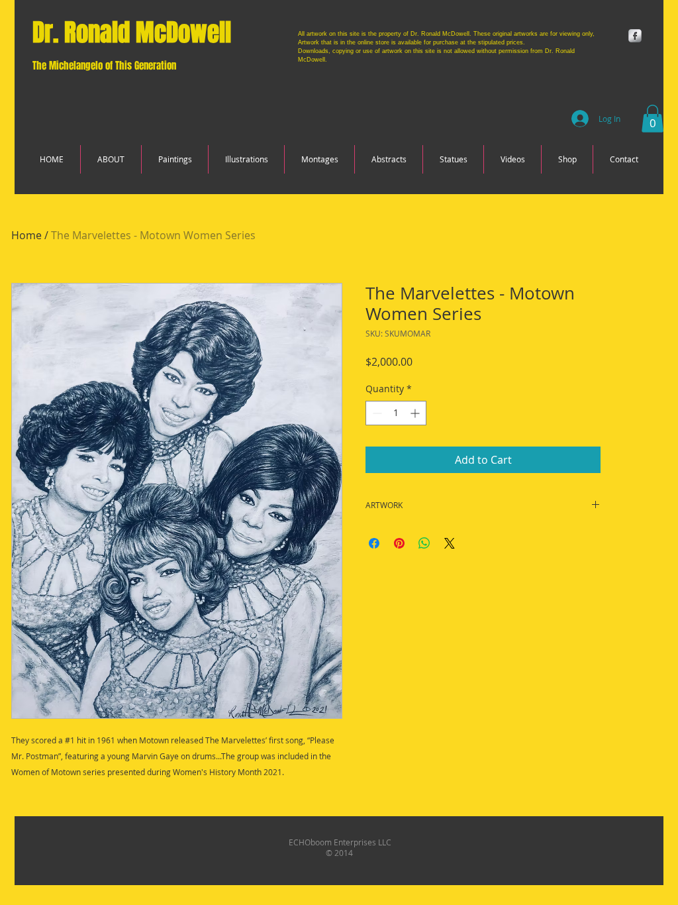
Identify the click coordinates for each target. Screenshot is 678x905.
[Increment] (416, 413)
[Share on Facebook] (374, 543)
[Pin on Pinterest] (399, 543)
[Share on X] (450, 543)
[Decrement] (375, 413)
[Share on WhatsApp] (424, 543)
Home (26, 235)
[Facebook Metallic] (635, 35)
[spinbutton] (396, 413)
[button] (652, 119)
